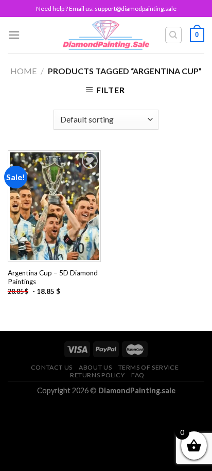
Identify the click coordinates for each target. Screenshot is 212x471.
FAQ (138, 375)
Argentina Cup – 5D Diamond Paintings (53, 277)
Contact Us (52, 367)
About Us (95, 367)
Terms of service (148, 367)
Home (23, 71)
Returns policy (97, 375)
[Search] (173, 35)
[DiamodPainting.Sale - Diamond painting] (106, 35)
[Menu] (14, 34)
